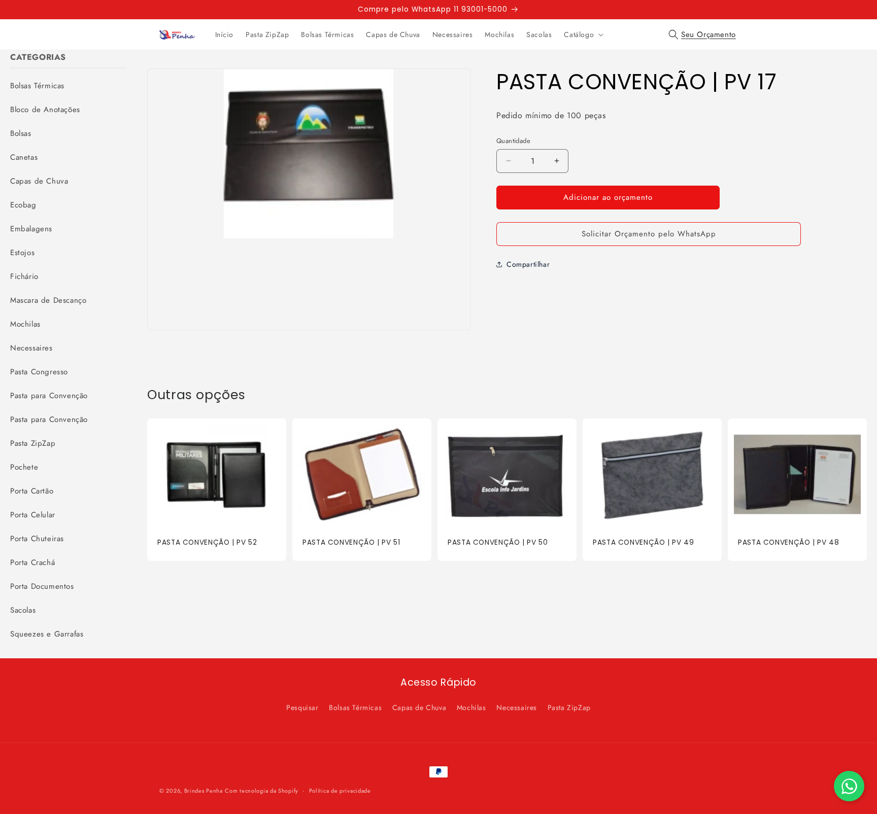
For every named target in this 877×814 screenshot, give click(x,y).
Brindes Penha (203, 791)
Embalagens (31, 228)
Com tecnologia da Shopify (261, 791)
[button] (583, 34)
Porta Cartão (31, 491)
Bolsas (20, 133)
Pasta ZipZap (32, 443)
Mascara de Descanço (48, 300)
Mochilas (25, 324)
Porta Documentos (42, 586)
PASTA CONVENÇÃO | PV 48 (788, 542)
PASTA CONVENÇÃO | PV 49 (643, 542)
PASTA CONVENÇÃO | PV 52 (207, 542)
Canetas (24, 157)
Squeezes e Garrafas (46, 634)
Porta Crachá (32, 562)
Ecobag (23, 204)
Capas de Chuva (39, 181)
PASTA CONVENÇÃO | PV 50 (498, 542)
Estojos (22, 252)
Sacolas (23, 610)
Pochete (24, 467)
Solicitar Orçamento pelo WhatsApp (649, 233)
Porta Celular (32, 514)
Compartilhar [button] (528, 264)
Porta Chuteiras (37, 538)
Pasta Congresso (39, 371)
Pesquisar (302, 707)
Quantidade (513, 141)
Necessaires (31, 347)
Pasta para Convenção (49, 395)
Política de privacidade (340, 790)
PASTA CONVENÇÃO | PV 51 (351, 542)
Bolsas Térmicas (37, 85)
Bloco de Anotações (45, 109)
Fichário (24, 276)
